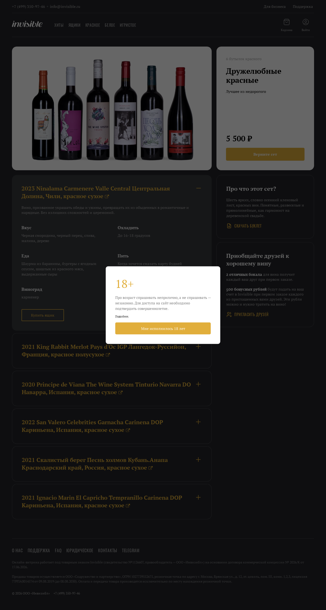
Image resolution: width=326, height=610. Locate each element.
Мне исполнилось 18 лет (163, 328)
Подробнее (121, 316)
